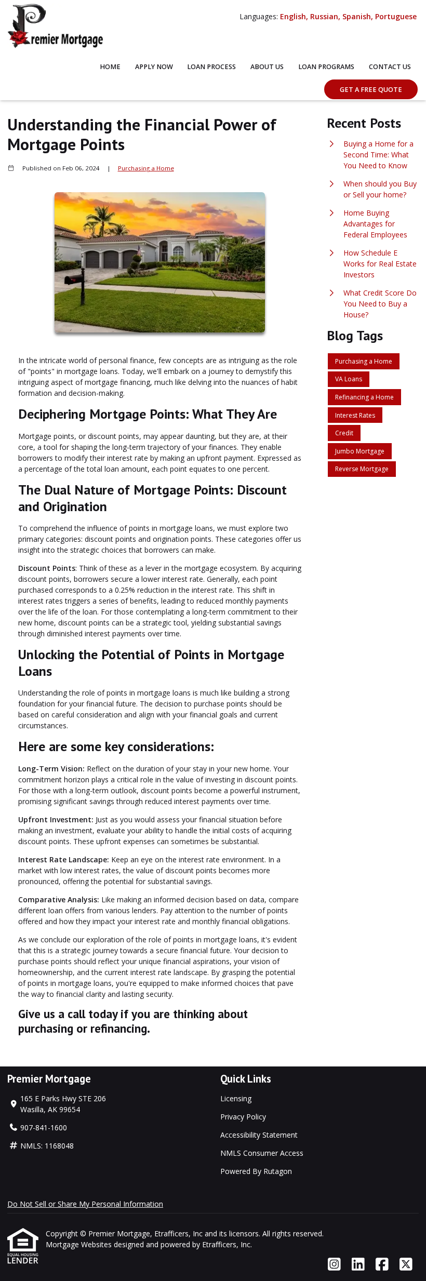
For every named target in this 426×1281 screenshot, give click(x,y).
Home (110, 66)
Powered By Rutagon (256, 1171)
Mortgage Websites (80, 1244)
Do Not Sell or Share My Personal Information (85, 1204)
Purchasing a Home (146, 168)
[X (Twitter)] (406, 1264)
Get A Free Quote (371, 89)
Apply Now (154, 66)
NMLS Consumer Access (261, 1153)
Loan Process (211, 66)
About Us (267, 66)
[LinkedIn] (358, 1264)
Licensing (235, 1098)
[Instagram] (334, 1264)
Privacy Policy (243, 1117)
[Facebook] (382, 1264)
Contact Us (390, 66)
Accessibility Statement (259, 1135)
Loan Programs (326, 66)
